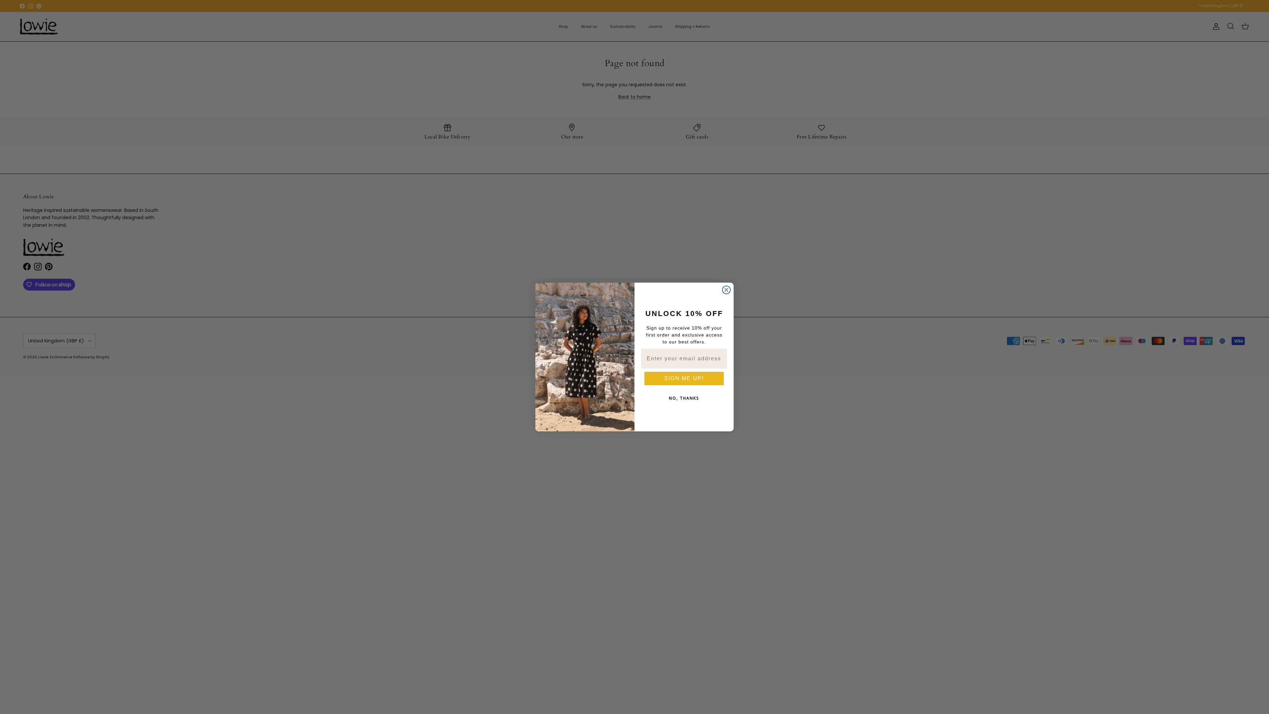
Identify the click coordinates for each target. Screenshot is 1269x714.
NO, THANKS (684, 398)
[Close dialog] (726, 290)
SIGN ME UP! (684, 378)
